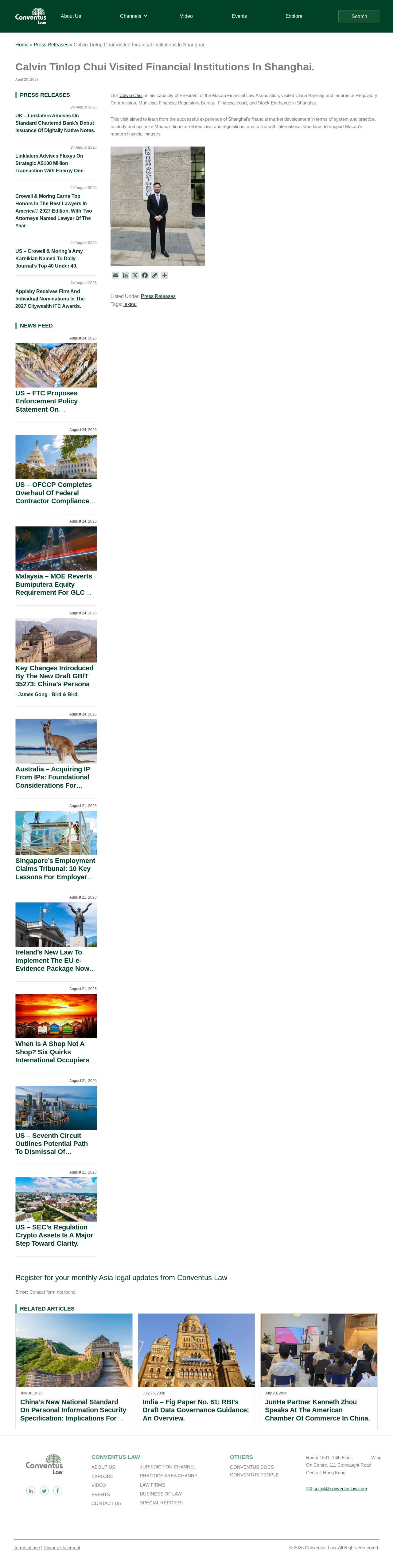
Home (22, 44)
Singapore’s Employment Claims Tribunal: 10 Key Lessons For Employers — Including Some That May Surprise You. (55, 877)
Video (98, 1485)
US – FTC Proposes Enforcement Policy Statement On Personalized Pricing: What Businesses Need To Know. (51, 413)
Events (100, 1494)
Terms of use (27, 1547)
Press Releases (51, 44)
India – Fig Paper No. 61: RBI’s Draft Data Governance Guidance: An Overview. (196, 1410)
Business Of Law (161, 1493)
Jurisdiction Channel (168, 1466)
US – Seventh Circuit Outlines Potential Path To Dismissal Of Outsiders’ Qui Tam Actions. (51, 1152)
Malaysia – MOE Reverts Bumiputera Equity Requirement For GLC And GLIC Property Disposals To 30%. (53, 592)
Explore (102, 1476)
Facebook (57, 1490)
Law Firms (152, 1484)
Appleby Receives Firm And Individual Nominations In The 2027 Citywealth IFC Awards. (50, 299)
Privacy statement (62, 1547)
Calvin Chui (130, 95)
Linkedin (30, 1490)
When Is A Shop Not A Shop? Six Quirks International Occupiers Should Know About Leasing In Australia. (52, 1060)
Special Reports (161, 1502)
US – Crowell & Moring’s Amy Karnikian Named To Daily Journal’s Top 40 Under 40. (49, 258)
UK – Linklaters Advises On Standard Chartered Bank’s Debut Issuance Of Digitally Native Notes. (55, 123)
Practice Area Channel (170, 1475)
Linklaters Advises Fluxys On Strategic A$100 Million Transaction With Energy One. (50, 163)
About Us (103, 1467)
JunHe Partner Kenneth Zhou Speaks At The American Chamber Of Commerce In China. (317, 1410)
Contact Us (106, 1503)
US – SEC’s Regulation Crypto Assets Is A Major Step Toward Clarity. (54, 1235)
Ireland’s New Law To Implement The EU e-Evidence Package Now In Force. (52, 964)
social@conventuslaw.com (340, 1488)
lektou (130, 304)
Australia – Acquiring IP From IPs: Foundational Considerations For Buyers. (52, 781)
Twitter (44, 1490)
